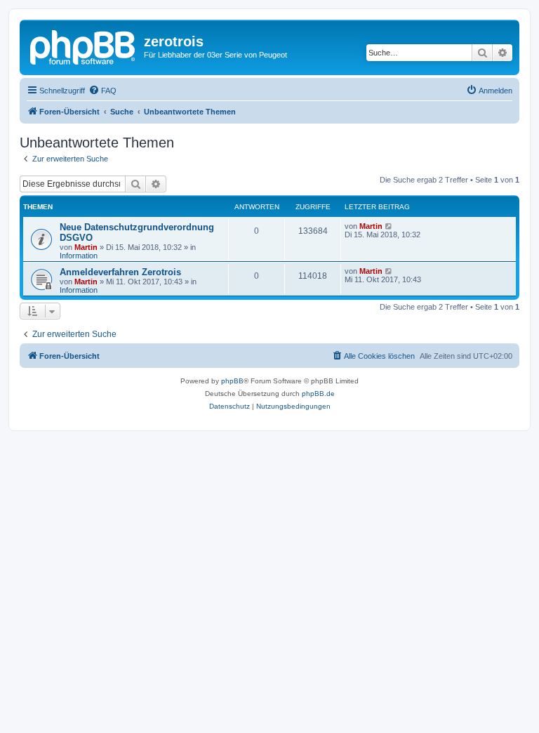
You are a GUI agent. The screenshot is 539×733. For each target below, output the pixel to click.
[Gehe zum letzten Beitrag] (389, 226)
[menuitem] (102, 90)
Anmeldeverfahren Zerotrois (120, 272)
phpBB (232, 381)
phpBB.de (318, 393)
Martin (86, 247)
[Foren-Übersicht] (83, 45)
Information (79, 255)
